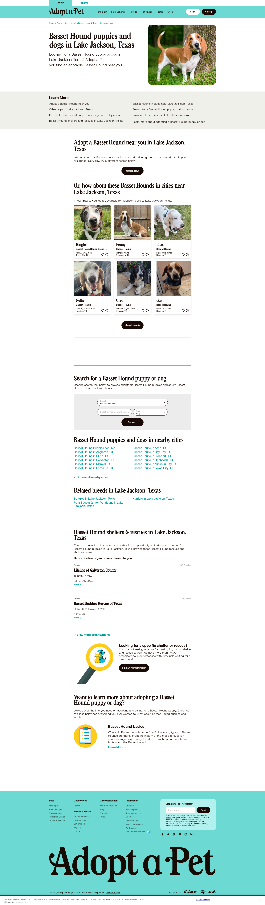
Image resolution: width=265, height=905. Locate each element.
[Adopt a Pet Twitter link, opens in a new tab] (169, 834)
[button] (102, 254)
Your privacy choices (136, 831)
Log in (77, 831)
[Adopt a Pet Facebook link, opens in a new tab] (163, 834)
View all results (132, 325)
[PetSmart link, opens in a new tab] (190, 892)
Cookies (129, 817)
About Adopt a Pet (108, 806)
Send (203, 810)
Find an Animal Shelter (134, 667)
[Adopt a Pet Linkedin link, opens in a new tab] (191, 834)
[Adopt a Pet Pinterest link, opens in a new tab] (175, 834)
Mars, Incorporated (134, 824)
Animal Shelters (81, 816)
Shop (170, 11)
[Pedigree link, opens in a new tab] (202, 892)
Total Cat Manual (57, 820)
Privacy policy (132, 809)
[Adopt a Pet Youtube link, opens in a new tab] (180, 834)
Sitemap (130, 806)
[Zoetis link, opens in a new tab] (212, 891)
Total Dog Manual (57, 817)
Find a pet (53, 806)
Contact (103, 813)
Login (193, 12)
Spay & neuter (55, 813)
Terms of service (133, 813)
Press (102, 817)
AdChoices (131, 828)
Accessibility (132, 820)
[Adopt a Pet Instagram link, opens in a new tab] (186, 834)
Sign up (209, 12)
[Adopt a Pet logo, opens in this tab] (132, 867)
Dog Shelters (80, 820)
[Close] (261, 900)
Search (132, 422)
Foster (160, 11)
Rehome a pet (55, 809)
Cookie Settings (113, 893)
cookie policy (110, 899)
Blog (102, 809)
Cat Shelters (79, 824)
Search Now (132, 170)
